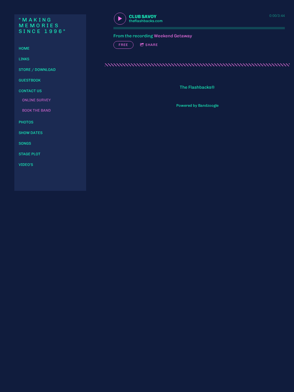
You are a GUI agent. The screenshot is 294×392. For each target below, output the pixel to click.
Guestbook (29, 80)
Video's (26, 164)
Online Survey (36, 100)
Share (151, 45)
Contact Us (30, 91)
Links (24, 59)
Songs (25, 143)
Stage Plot (29, 154)
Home (24, 48)
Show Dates (30, 133)
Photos (26, 122)
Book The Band (36, 110)
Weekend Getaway (173, 35)
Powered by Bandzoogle (197, 105)
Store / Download (37, 69)
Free (123, 45)
